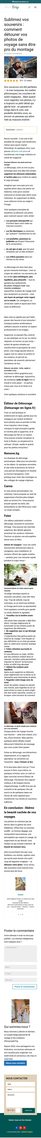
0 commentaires (17, 53)
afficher (19, 130)
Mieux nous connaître (15, 1063)
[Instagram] (20, 914)
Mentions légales (27, 1132)
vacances (14, 87)
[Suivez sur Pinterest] (24, 1127)
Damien (8, 53)
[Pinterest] (22, 914)
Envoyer (28, 1110)
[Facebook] (18, 914)
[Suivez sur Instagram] (20, 1127)
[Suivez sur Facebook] (16, 1127)
